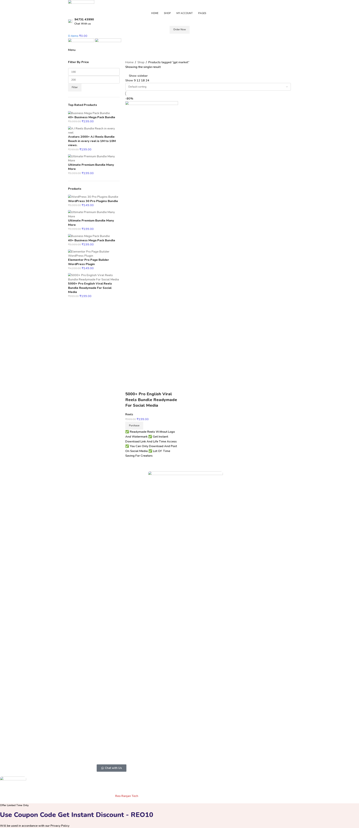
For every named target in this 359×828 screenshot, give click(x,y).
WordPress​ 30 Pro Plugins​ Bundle (93, 201)
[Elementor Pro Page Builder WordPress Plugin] (94, 253)
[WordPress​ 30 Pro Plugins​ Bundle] (93, 197)
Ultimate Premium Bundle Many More (91, 167)
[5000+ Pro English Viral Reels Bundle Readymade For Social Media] (94, 277)
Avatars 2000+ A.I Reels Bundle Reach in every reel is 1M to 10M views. (92, 141)
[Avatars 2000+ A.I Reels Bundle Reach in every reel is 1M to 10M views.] (94, 130)
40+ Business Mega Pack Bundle (91, 117)
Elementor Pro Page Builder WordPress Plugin (88, 262)
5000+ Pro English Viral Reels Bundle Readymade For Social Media (90, 288)
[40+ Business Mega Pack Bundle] (89, 113)
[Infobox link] (179, 21)
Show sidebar (138, 75)
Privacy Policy (59, 826)
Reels (129, 414)
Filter (75, 87)
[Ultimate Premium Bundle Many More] (94, 158)
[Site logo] (81, 4)
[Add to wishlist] (130, 386)
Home (129, 62)
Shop (140, 62)
